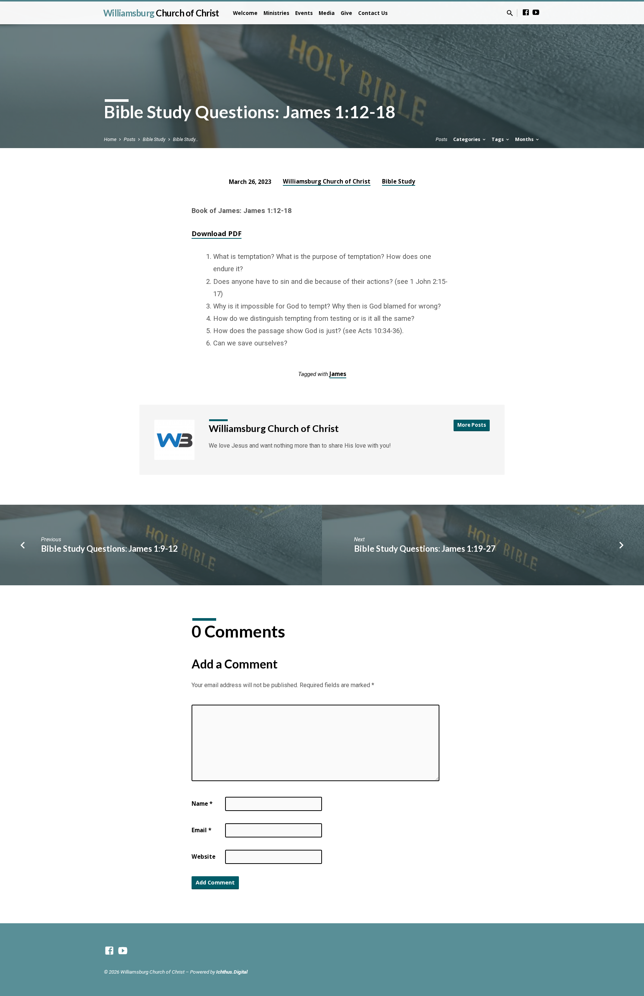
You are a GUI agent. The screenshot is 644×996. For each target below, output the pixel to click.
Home (110, 139)
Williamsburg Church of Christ (326, 181)
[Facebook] (526, 12)
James (337, 374)
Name (202, 803)
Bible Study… (185, 139)
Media (327, 12)
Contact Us (373, 12)
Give (346, 12)
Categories (467, 139)
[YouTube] (536, 12)
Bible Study (154, 139)
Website (203, 856)
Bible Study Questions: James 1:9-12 (109, 549)
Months (525, 139)
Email (201, 830)
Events (304, 12)
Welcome (245, 12)
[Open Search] (510, 13)
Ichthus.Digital (231, 972)
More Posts (471, 425)
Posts (129, 139)
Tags (498, 139)
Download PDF (217, 233)
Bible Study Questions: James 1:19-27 (425, 549)
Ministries (276, 12)
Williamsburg (161, 12)
